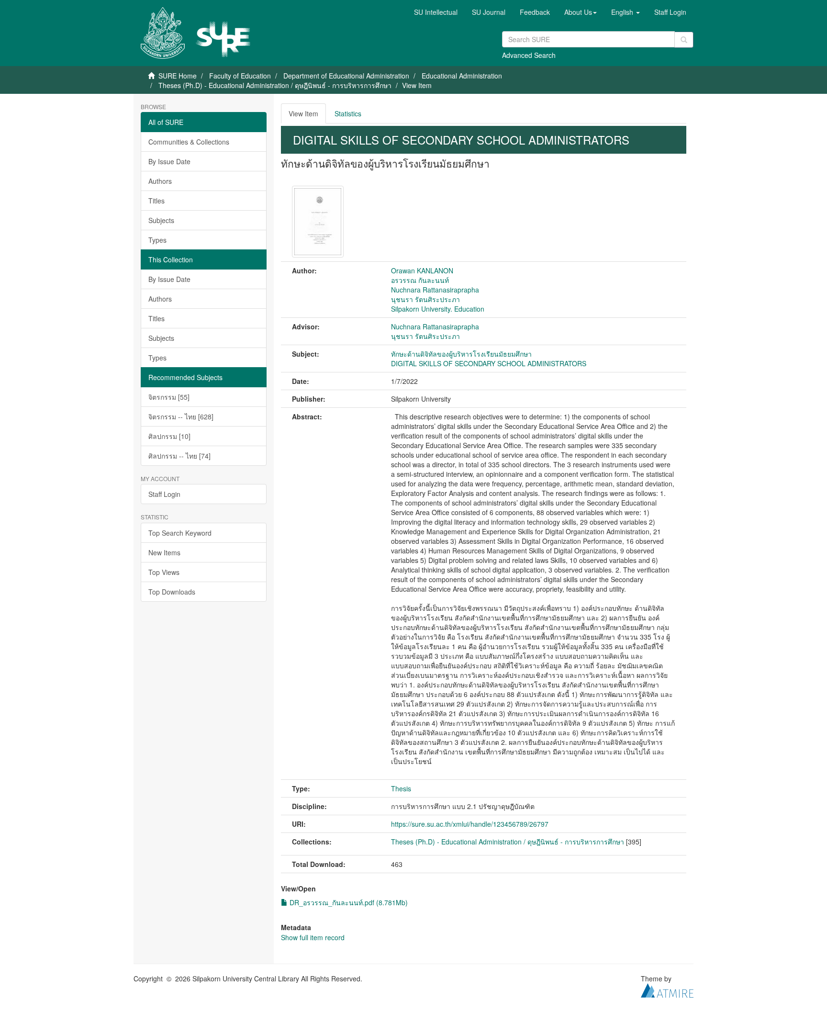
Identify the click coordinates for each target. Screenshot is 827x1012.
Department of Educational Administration (346, 75)
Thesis (401, 788)
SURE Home (177, 75)
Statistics (348, 113)
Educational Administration (462, 75)
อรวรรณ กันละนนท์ (420, 280)
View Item (303, 113)
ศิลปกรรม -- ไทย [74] (179, 456)
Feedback (535, 12)
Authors (160, 181)
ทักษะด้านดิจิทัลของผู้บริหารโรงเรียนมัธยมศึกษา (461, 354)
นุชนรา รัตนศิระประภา (425, 299)
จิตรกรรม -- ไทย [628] (180, 416)
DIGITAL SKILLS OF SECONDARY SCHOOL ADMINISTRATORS (488, 363)
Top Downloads (171, 591)
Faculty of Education (240, 75)
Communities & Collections (188, 141)
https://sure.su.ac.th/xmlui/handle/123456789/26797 (469, 824)
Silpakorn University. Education (437, 309)
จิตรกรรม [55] (169, 397)
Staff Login (164, 494)
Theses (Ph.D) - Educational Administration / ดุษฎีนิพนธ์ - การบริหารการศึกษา (274, 85)
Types (157, 240)
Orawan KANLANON (422, 270)
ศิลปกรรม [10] (169, 436)
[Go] (683, 40)
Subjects (161, 220)
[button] (580, 12)
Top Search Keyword (180, 533)
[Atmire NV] (667, 989)
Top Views (163, 572)
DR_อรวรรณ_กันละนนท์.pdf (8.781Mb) (348, 902)
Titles (156, 200)
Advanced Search (529, 55)
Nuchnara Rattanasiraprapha (435, 289)
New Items (164, 552)
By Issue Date (169, 161)
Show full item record (313, 937)
